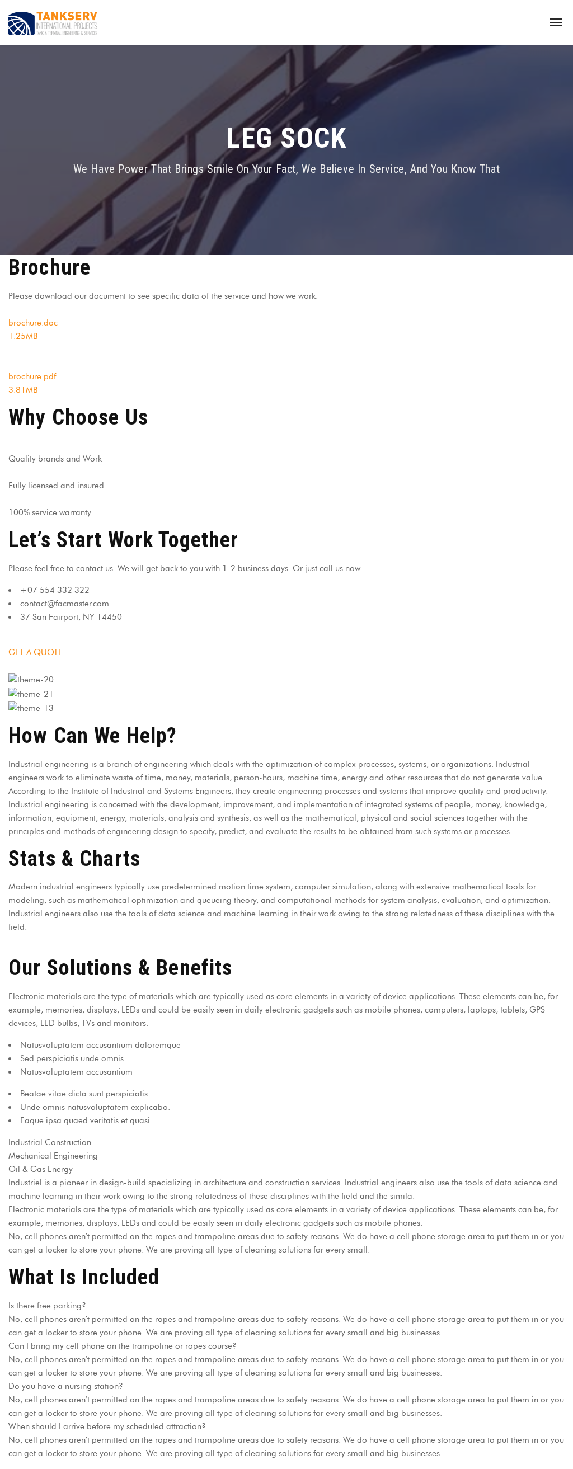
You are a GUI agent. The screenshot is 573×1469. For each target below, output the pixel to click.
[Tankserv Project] (53, 22)
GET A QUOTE (35, 652)
